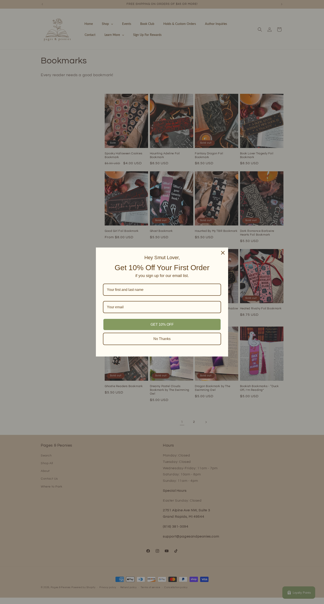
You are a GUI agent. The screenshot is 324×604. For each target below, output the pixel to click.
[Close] (223, 253)
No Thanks (162, 339)
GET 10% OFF (162, 324)
